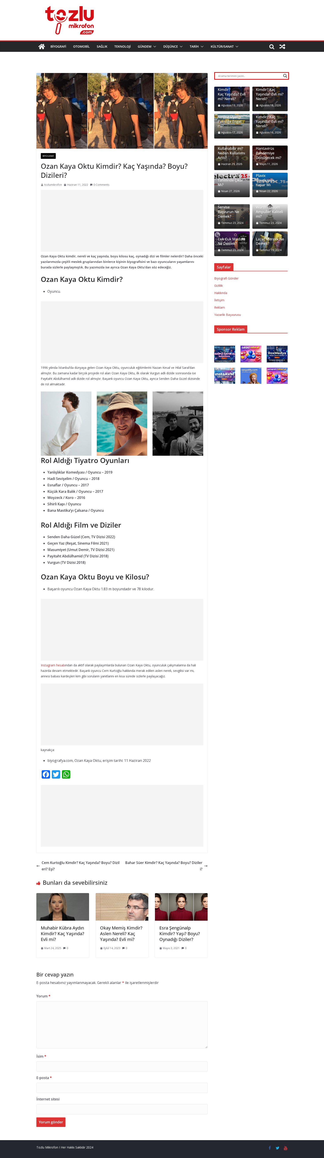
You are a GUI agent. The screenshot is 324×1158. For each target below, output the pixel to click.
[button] (153, 46)
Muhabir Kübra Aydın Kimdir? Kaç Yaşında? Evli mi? (62, 933)
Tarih (194, 46)
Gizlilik (218, 285)
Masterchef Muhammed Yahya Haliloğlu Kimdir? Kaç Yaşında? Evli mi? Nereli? (269, 87)
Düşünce (170, 46)
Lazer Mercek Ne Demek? (270, 241)
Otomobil (81, 46)
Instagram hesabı (53, 665)
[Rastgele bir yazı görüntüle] (282, 46)
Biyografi (58, 46)
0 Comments (101, 185)
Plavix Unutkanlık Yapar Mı (265, 180)
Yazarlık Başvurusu (227, 315)
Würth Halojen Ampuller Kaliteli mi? (269, 212)
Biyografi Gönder (226, 278)
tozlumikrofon (53, 185)
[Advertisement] (122, 221)
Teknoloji (122, 46)
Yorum (43, 996)
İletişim (219, 300)
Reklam (219, 307)
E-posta (44, 1077)
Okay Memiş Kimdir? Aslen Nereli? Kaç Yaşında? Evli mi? (121, 933)
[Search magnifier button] (285, 76)
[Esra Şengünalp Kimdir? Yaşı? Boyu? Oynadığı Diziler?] (181, 896)
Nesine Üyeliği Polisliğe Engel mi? (229, 121)
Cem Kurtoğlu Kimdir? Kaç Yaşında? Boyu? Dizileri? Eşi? (80, 865)
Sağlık (102, 46)
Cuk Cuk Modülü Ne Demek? (231, 241)
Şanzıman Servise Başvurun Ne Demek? (228, 209)
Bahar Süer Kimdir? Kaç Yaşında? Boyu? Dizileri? (163, 865)
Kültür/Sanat (222, 46)
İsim (41, 1056)
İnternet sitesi (48, 1099)
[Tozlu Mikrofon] (41, 46)
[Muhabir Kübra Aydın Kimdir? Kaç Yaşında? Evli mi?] (62, 896)
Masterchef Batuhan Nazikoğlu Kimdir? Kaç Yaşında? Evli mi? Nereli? (269, 114)
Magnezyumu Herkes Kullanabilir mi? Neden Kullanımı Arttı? (231, 148)
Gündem (144, 46)
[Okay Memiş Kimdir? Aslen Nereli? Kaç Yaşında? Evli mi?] (122, 896)
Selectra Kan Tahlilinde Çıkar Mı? (230, 180)
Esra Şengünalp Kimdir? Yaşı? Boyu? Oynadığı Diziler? (179, 933)
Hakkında (220, 293)
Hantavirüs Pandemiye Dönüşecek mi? (268, 153)
